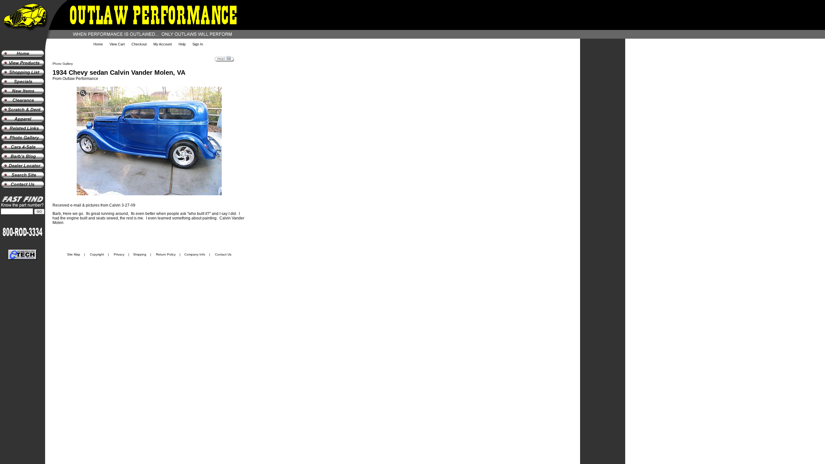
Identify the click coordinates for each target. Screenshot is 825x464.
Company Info (194, 254)
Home (98, 44)
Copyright (97, 254)
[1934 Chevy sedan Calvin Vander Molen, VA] (149, 142)
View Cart (117, 44)
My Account (162, 44)
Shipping (139, 254)
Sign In (197, 44)
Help (182, 44)
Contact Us (223, 254)
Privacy (119, 254)
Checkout (139, 44)
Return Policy (166, 254)
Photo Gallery (63, 63)
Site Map (73, 254)
